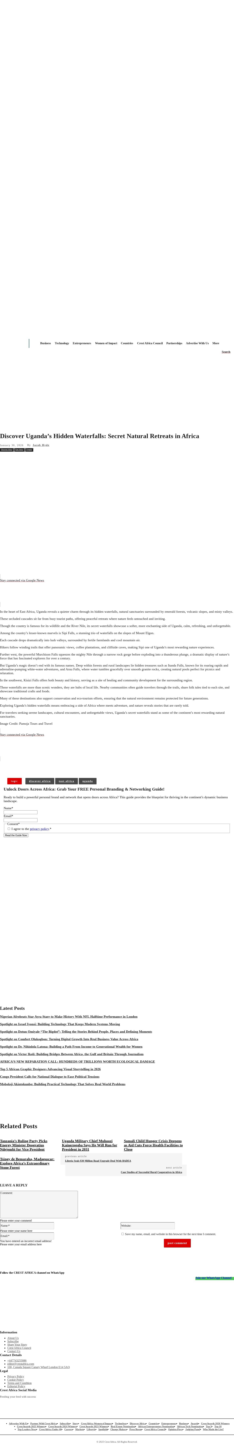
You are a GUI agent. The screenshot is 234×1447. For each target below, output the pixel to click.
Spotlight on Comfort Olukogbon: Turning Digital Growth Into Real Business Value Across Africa (69, 1039)
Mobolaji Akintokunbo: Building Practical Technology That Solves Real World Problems (62, 1084)
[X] (45, 458)
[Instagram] (2, 1403)
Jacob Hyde (41, 445)
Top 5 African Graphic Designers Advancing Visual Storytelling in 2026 (50, 1069)
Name (8, 808)
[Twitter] (72, 1403)
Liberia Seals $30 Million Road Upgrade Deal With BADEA (98, 1161)
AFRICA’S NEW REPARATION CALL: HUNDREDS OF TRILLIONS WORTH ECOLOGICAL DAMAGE (77, 1061)
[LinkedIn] (107, 1403)
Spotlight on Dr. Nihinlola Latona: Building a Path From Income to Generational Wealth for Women (71, 1046)
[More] (59, 766)
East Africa (19, 450)
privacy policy (39, 829)
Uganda (29, 450)
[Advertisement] (117, 400)
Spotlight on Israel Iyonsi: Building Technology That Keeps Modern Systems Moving (60, 1024)
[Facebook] (32, 458)
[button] (226, 351)
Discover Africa (6, 450)
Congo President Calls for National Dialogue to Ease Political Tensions (49, 1076)
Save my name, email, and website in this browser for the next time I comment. (170, 1234)
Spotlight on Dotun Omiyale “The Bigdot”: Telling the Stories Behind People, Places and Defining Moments (76, 1031)
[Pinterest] (58, 458)
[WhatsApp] (71, 458)
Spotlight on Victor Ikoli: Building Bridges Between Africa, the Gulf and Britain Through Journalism (72, 1054)
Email (8, 816)
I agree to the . (31, 829)
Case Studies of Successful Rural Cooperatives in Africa (151, 1172)
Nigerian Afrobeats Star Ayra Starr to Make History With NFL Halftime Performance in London (68, 1016)
